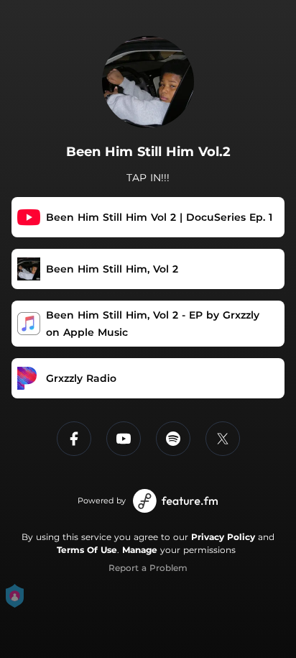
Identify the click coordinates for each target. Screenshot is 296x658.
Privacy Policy (223, 536)
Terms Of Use (87, 549)
